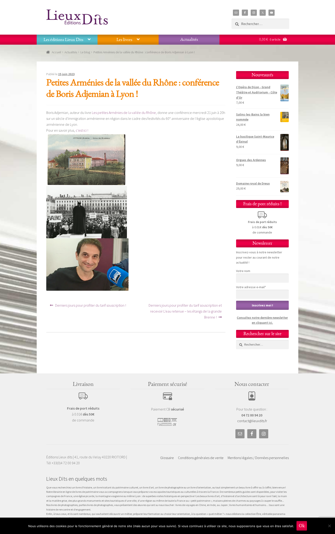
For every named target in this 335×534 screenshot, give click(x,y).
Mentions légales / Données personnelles (258, 457)
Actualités (189, 39)
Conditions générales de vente (201, 457)
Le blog (85, 52)
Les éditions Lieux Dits (63, 39)
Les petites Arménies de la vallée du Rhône (124, 112)
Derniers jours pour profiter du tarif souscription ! (90, 307)
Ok (302, 525)
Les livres (124, 39)
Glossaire (167, 457)
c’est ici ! (82, 130)
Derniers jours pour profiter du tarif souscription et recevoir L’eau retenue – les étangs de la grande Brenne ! (185, 311)
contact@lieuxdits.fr (252, 420)
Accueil (56, 52)
